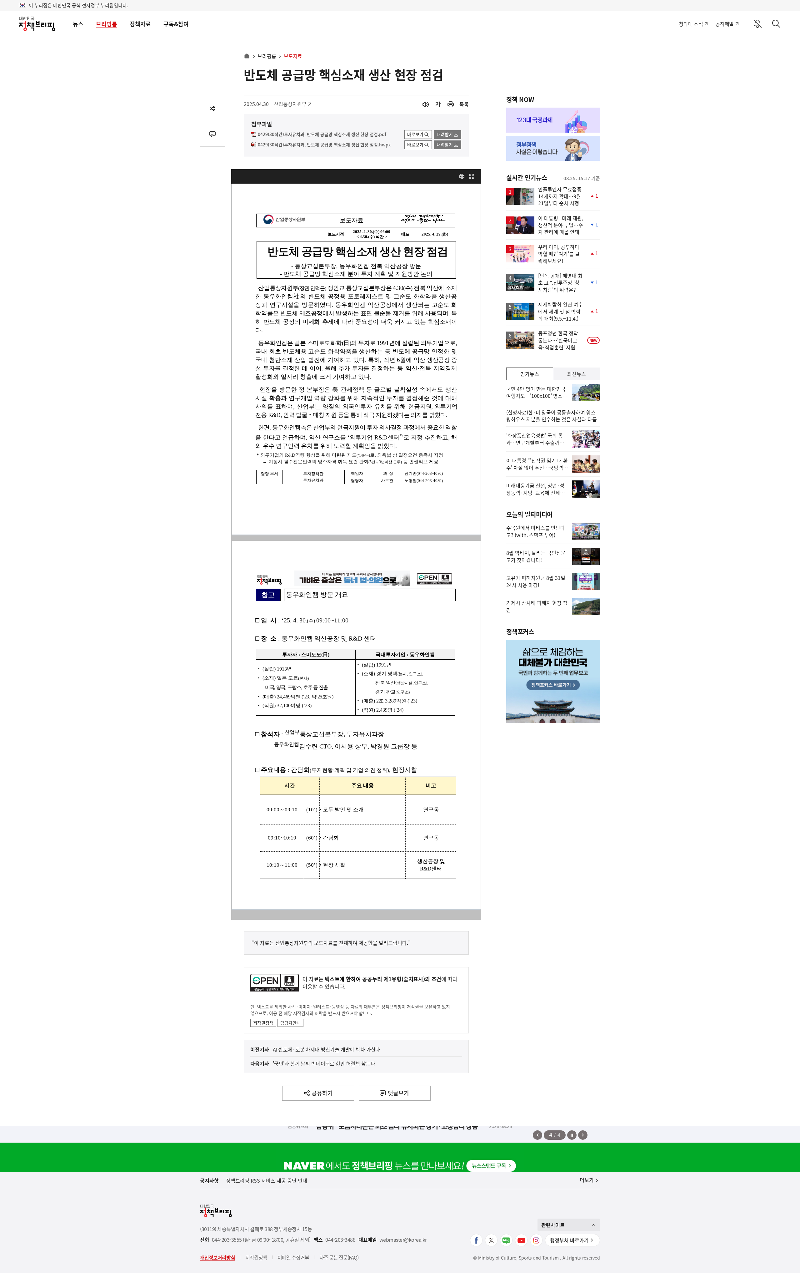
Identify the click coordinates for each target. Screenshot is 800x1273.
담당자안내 (290, 1023)
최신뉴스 (576, 374)
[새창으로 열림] (450, 104)
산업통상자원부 (290, 104)
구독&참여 (176, 24)
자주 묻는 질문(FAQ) (338, 1257)
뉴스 (78, 24)
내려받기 (445, 134)
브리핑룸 (106, 24)
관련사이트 (553, 1225)
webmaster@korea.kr (403, 1239)
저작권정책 (263, 1023)
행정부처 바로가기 (569, 1240)
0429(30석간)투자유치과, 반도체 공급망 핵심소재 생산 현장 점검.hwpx (324, 145)
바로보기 (415, 134)
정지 (572, 1135)
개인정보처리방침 (217, 1257)
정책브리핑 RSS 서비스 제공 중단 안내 (266, 1180)
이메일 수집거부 (293, 1257)
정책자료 (140, 24)
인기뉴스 (529, 374)
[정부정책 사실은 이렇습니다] (553, 148)
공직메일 (724, 24)
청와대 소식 (691, 24)
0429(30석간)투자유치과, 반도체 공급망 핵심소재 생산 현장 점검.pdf (322, 134)
